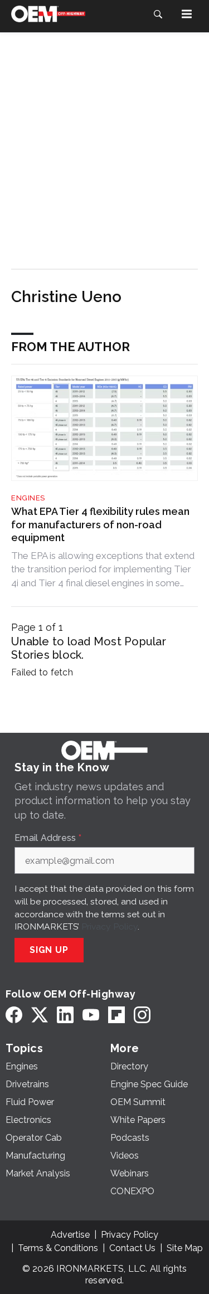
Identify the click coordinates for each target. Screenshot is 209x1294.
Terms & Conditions (58, 1248)
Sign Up (49, 950)
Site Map (185, 1248)
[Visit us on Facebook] (14, 1014)
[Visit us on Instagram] (142, 1014)
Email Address (47, 838)
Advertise (70, 1234)
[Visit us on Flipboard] (116, 1014)
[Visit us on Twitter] (39, 1014)
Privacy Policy (109, 926)
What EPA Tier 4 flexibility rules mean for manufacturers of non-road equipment (100, 524)
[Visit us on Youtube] (90, 1014)
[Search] (158, 14)
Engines (28, 498)
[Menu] (187, 14)
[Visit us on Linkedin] (65, 1014)
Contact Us (132, 1248)
